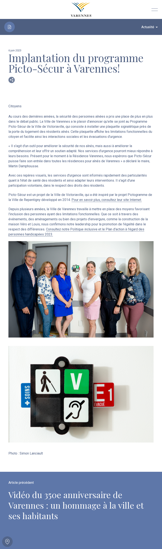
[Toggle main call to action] (7, 541)
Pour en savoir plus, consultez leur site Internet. (107, 200)
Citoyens (15, 106)
